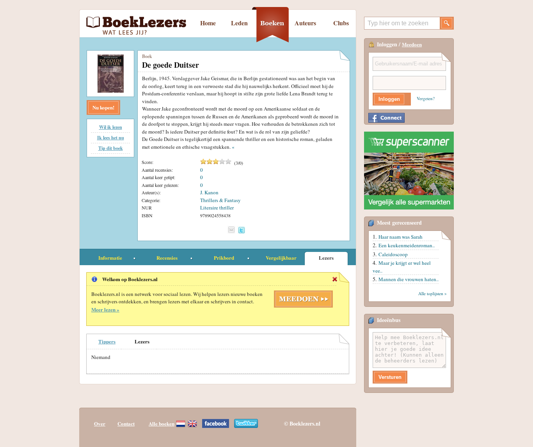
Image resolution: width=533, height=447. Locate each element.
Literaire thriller (217, 207)
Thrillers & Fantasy (220, 200)
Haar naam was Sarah (400, 236)
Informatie (110, 257)
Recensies (167, 257)
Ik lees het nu (110, 137)
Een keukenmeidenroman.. (406, 245)
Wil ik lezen (110, 127)
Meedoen (412, 44)
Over (99, 423)
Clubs (341, 22)
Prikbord (224, 257)
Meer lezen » (105, 309)
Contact (126, 423)
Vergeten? (426, 98)
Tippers (106, 341)
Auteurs (305, 22)
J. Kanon (209, 192)
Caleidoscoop (393, 254)
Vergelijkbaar (281, 257)
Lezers (326, 257)
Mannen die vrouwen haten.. (408, 279)
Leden (239, 22)
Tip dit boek (110, 148)
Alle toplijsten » (432, 293)
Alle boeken (161, 423)
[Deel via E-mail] (231, 230)
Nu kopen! (103, 107)
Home (208, 22)
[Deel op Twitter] (241, 230)
